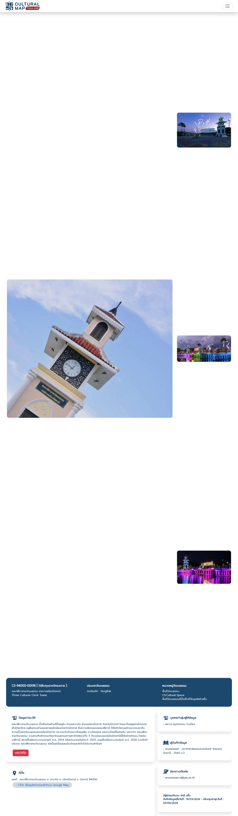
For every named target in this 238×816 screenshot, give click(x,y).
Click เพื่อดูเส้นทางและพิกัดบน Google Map (43, 785)
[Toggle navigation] (227, 6)
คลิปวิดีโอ (20, 753)
